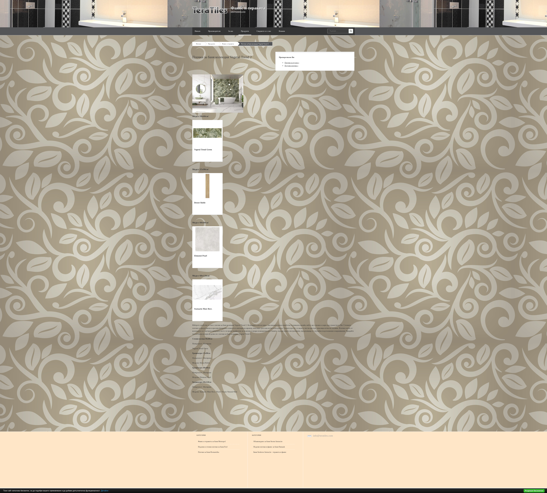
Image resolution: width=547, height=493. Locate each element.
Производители (214, 31)
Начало (197, 31)
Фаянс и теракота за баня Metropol (212, 441)
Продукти (245, 31)
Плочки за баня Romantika (208, 452)
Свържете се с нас (264, 31)
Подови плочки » (291, 66)
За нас (230, 31)
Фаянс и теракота (248, 8)
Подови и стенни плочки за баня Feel (212, 447)
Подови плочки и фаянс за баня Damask (269, 447)
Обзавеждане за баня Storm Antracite (267, 441)
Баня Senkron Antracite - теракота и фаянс (269, 452)
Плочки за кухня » (292, 63)
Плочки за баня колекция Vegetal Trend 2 (255, 44)
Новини (282, 31)
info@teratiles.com (238, 12)
